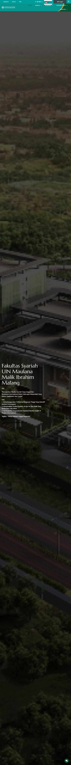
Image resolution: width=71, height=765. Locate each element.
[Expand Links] (67, 761)
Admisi (14, 1)
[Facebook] (37, 1)
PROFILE (37, 5)
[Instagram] (35, 1)
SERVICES (63, 9)
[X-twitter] (42, 1)
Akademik (6, 1)
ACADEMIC (48, 5)
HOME (30, 5)
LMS (20, 1)
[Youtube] (40, 1)
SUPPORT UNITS (61, 5)
